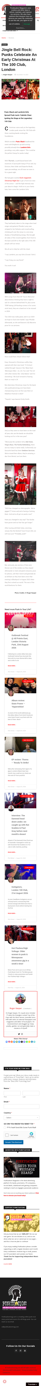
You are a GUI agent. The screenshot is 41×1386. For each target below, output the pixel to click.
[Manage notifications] (4, 1381)
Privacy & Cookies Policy (29, 1370)
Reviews (11, 38)
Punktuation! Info (9, 31)
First (5, 1097)
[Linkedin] (32, 1042)
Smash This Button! (13, 1142)
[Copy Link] (29, 1042)
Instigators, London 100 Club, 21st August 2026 (20, 890)
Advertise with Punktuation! (12, 1370)
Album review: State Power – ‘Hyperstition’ (18, 703)
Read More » (12, 666)
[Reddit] (12, 1042)
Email (7, 1102)
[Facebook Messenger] (14, 1042)
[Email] (17, 1042)
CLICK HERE (8, 1264)
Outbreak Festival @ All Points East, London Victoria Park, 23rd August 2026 (20, 641)
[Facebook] (7, 1042)
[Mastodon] (24, 1042)
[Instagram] (9, 1042)
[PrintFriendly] (34, 1042)
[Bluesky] (19, 1042)
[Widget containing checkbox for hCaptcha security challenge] (19, 1135)
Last (24, 1097)
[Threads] (22, 1042)
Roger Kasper (7, 75)
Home (5, 20)
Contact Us (6, 1372)
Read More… (20, 28)
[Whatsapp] (27, 1042)
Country (8, 1113)
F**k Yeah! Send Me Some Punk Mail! (21, 1127)
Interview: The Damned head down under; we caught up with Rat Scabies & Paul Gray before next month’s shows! (20, 824)
